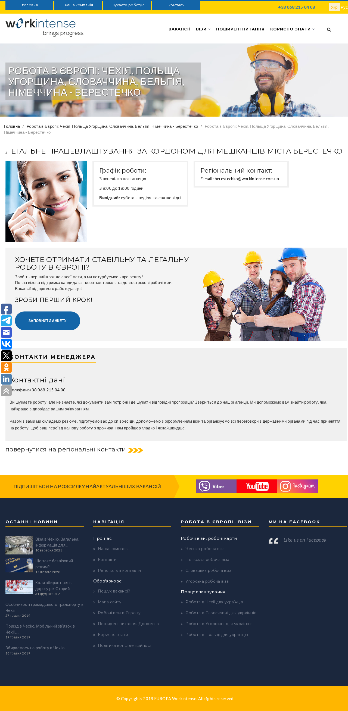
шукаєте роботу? (128, 5)
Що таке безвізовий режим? (54, 563)
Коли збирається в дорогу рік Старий (53, 585)
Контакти (107, 559)
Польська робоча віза (207, 559)
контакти (177, 5)
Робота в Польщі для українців (216, 634)
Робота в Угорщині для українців (219, 623)
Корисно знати (291, 29)
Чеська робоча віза (205, 548)
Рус (344, 7)
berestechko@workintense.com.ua (247, 178)
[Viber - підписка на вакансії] (216, 485)
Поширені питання (240, 29)
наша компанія (79, 5)
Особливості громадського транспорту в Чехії (44, 607)
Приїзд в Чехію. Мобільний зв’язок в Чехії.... (40, 628)
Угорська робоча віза (207, 581)
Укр (334, 7)
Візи (202, 29)
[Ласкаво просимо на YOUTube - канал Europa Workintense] (257, 485)
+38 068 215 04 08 (296, 7)
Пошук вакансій (114, 591)
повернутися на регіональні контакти (65, 449)
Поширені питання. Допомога (128, 623)
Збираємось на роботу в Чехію (35, 647)
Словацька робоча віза (208, 570)
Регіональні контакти (119, 570)
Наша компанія (113, 548)
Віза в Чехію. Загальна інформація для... (57, 542)
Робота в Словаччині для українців (220, 612)
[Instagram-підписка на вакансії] (297, 485)
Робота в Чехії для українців (214, 602)
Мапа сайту (110, 602)
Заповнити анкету (48, 321)
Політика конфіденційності (125, 645)
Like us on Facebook (305, 540)
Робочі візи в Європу (119, 612)
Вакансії (179, 29)
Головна (12, 126)
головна (30, 5)
